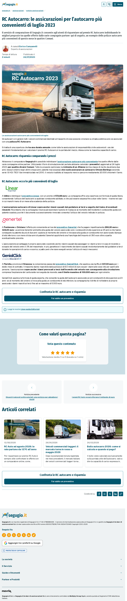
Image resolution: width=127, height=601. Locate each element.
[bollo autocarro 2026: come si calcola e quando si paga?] (104, 429)
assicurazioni (18, 11)
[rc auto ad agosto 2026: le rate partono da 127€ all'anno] (21, 429)
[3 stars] (63, 353)
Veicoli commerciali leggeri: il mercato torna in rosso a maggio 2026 (62, 449)
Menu (119, 4)
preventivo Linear (30, 196)
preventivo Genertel (66, 227)
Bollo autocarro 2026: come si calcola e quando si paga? (103, 448)
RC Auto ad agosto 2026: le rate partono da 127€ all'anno (20, 448)
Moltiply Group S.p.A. (78, 596)
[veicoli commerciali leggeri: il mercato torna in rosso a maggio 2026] (63, 429)
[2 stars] (58, 353)
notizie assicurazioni (34, 11)
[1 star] (53, 353)
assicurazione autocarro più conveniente (78, 161)
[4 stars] (68, 353)
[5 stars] (73, 353)
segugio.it (6, 11)
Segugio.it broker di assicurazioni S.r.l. (30, 596)
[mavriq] (7, 591)
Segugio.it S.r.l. (8, 596)
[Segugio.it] (14, 515)
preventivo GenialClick (67, 264)
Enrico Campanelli (28, 46)
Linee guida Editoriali (30, 309)
